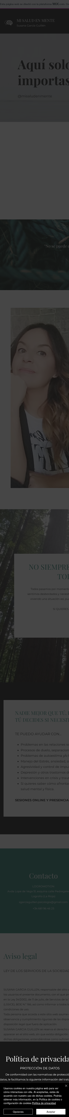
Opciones (18, 1111)
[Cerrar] (64, 1088)
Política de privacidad (44, 1103)
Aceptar (51, 1111)
